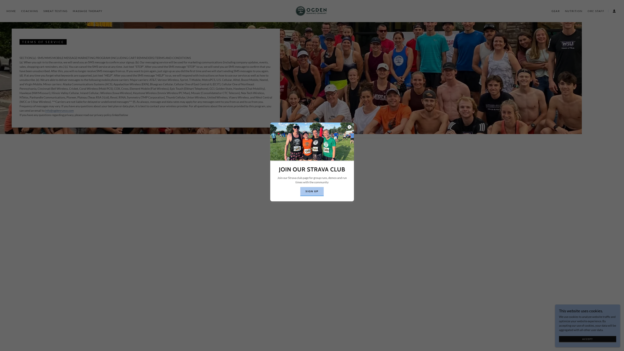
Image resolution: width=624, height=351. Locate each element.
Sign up (312, 191)
